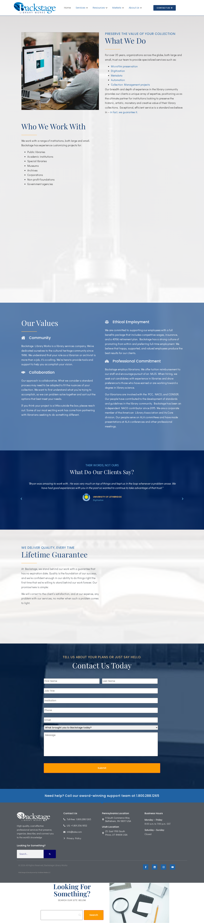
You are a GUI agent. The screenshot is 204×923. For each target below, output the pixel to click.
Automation (118, 80)
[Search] (50, 854)
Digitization (118, 71)
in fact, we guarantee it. (124, 112)
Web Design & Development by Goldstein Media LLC (34, 872)
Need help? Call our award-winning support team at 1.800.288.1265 (102, 796)
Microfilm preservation (124, 66)
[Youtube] (172, 867)
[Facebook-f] (145, 867)
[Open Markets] (123, 8)
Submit (102, 768)
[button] (21, 498)
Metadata (116, 75)
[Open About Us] (141, 8)
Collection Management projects (130, 84)
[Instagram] (163, 867)
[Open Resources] (107, 8)
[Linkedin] (154, 867)
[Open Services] (87, 8)
